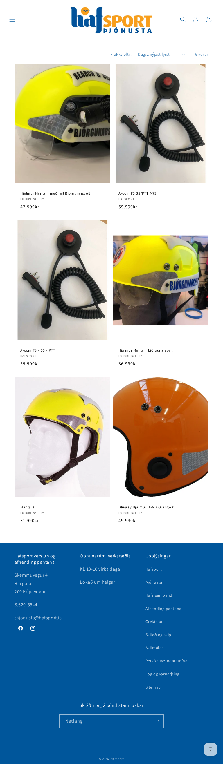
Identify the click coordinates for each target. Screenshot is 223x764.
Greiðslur (154, 621)
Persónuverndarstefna (166, 660)
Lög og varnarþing (162, 673)
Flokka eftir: (121, 54)
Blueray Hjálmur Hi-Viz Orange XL (147, 507)
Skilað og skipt (159, 634)
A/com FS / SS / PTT (37, 350)
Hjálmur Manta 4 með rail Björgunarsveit (55, 193)
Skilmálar (154, 647)
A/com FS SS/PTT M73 (137, 193)
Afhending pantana (163, 608)
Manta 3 (27, 507)
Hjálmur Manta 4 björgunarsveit (145, 350)
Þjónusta (153, 582)
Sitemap (153, 687)
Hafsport (153, 569)
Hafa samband (158, 595)
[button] (12, 19)
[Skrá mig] (157, 721)
